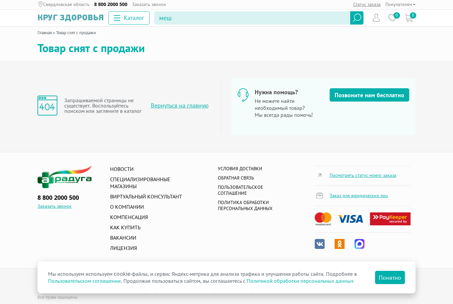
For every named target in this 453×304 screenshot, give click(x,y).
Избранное (392, 18)
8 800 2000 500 (110, 4)
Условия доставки (240, 168)
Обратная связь (236, 178)
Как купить (125, 227)
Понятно (390, 277)
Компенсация (129, 217)
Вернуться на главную (180, 105)
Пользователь (376, 18)
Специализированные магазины (140, 183)
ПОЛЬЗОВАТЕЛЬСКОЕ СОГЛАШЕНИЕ (240, 190)
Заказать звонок (149, 4)
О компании (127, 206)
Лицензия (123, 248)
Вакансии (123, 237)
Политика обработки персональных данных (245, 205)
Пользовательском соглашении (84, 280)
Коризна (409, 18)
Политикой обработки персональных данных (300, 280)
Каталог (134, 18)
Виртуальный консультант (146, 196)
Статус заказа (367, 4)
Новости (122, 169)
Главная (44, 33)
